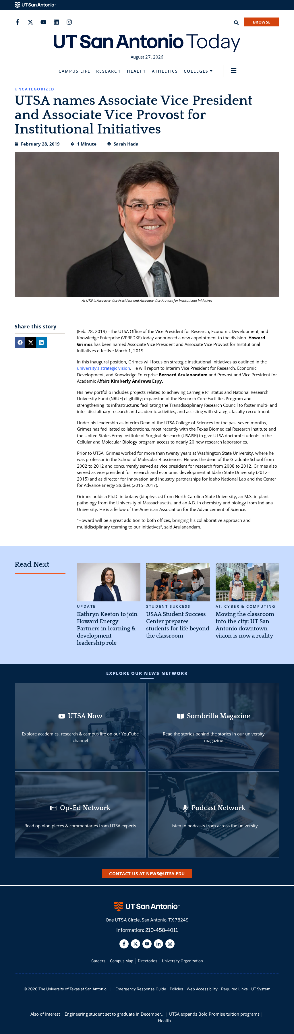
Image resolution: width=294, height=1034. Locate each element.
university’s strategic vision (103, 368)
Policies (176, 989)
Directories (147, 961)
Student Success (168, 606)
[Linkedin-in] (158, 943)
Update (86, 606)
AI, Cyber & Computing (246, 606)
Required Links (234, 989)
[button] (234, 71)
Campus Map (121, 961)
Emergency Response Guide (140, 989)
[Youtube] (43, 22)
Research (108, 71)
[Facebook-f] (17, 22)
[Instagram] (69, 22)
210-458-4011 (161, 930)
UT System (260, 989)
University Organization (182, 961)
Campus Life (74, 71)
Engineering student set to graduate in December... (115, 1014)
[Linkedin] (56, 22)
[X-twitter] (30, 22)
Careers (98, 961)
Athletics (165, 71)
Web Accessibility (202, 989)
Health (136, 71)
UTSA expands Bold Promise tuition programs (214, 1014)
